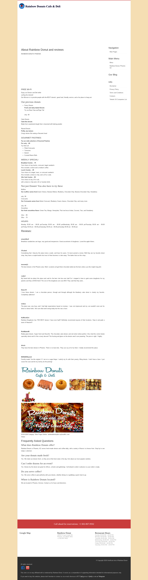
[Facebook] (23, 569)
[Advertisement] (74, 30)
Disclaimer (113, 86)
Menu (111, 62)
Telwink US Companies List (118, 99)
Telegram (102, 576)
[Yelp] (28, 569)
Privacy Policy (114, 89)
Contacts (112, 96)
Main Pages (113, 52)
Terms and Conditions (116, 93)
